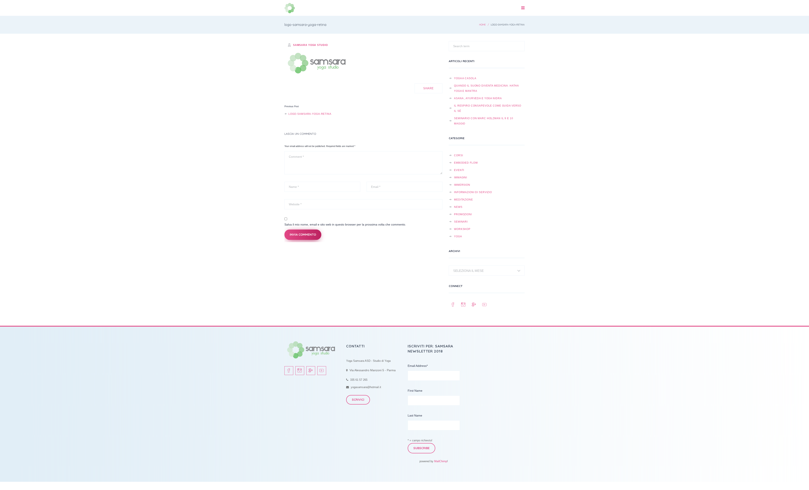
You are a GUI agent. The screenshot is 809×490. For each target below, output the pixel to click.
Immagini (460, 177)
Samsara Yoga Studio (310, 45)
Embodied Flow (466, 162)
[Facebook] (453, 304)
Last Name (415, 415)
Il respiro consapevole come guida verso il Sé (487, 108)
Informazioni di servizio (473, 192)
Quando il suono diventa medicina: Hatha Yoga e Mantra (486, 88)
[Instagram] (463, 304)
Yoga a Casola (465, 78)
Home (482, 24)
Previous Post (291, 106)
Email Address (418, 365)
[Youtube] (484, 304)
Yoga (458, 236)
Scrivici (358, 400)
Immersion (462, 184)
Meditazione (463, 199)
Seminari (461, 221)
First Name (415, 390)
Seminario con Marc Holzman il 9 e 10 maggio (483, 121)
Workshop (462, 229)
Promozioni (463, 214)
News (458, 207)
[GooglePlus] (474, 304)
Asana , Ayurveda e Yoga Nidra (478, 98)
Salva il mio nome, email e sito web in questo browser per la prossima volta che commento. (345, 224)
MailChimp (440, 461)
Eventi (459, 170)
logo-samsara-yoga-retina (309, 113)
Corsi (458, 155)
